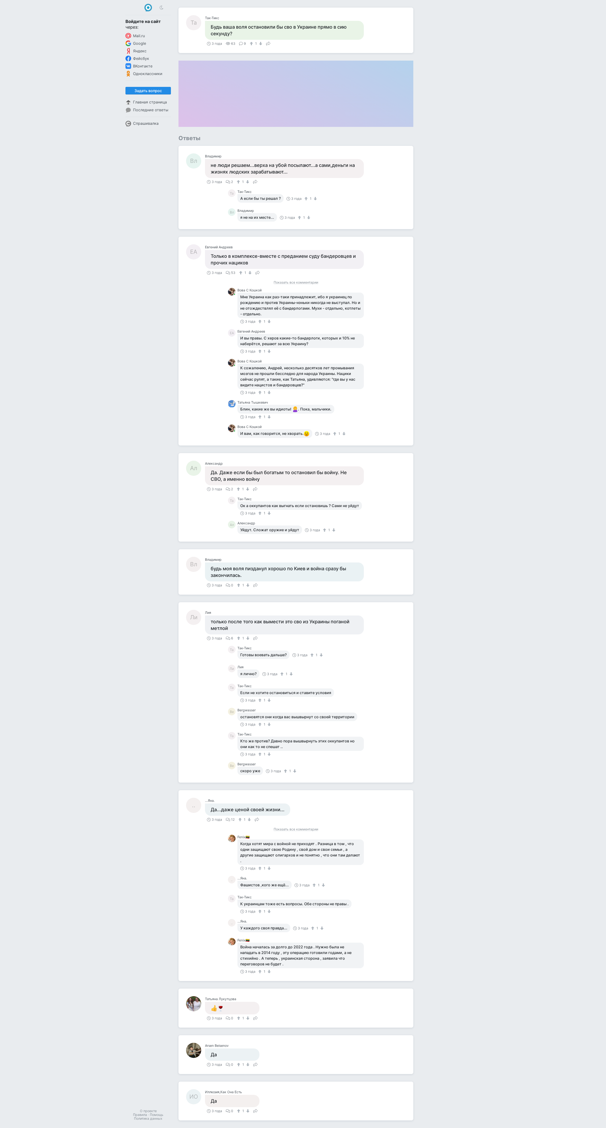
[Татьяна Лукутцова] (195, 1003)
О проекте (148, 1111)
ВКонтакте (142, 66)
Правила (140, 1115)
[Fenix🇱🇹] (232, 838)
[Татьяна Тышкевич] (232, 404)
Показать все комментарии (296, 282)
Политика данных (148, 1118)
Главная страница (150, 102)
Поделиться (268, 43)
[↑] (252, 43)
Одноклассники (147, 73)
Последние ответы (150, 109)
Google (139, 43)
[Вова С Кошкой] (232, 291)
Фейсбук (141, 58)
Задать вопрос (148, 90)
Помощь (156, 1115)
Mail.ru (139, 35)
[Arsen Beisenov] (195, 1050)
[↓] (260, 43)
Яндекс (140, 51)
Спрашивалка (146, 123)
